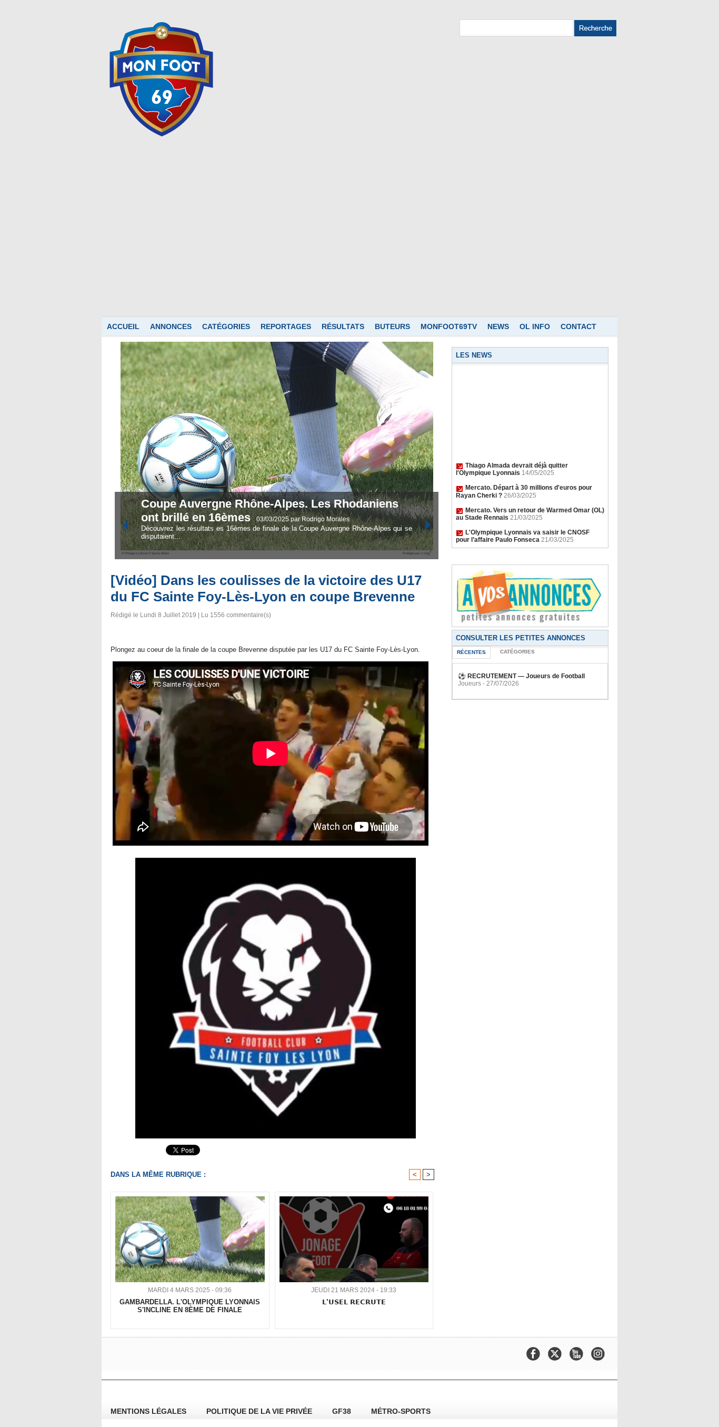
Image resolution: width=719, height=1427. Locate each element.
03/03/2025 (273, 519)
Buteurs (392, 326)
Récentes (471, 652)
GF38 (342, 1411)
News (498, 326)
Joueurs (469, 683)
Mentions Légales (149, 1411)
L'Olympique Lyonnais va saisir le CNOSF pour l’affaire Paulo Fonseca (523, 528)
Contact (578, 326)
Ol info (535, 326)
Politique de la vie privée (260, 1411)
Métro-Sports (401, 1411)
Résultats (343, 326)
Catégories (226, 326)
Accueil (123, 326)
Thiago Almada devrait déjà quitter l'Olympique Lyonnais (512, 461)
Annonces (171, 326)
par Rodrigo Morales (320, 519)
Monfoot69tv (449, 326)
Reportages (286, 326)
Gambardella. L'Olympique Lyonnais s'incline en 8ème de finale (189, 1306)
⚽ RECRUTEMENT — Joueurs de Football (521, 676)
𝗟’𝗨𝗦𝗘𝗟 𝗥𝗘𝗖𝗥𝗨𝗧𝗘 (354, 1302)
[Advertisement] (359, 237)
